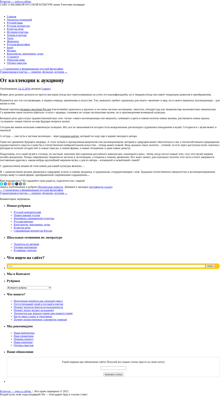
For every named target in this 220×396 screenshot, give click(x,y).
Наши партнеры (23, 342)
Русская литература (18, 25)
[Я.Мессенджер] (1, 183)
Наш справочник (24, 336)
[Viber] (20, 183)
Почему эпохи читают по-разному (34, 310)
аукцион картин (69, 136)
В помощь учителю (25, 250)
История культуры (17, 32)
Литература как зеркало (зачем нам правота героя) (43, 313)
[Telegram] (12, 183)
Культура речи (15, 28)
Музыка (11, 50)
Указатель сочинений (19, 19)
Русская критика (23, 221)
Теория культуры (17, 35)
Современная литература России (33, 230)
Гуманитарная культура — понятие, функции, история (33, 71)
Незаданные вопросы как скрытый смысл (38, 300)
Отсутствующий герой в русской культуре (38, 304)
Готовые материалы (25, 247)
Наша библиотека (24, 332)
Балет (10, 47)
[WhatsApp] (24, 183)
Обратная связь (16, 59)
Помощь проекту (24, 339)
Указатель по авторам (26, 244)
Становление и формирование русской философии (31, 68)
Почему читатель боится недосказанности (38, 307)
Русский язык (15, 22)
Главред (46, 88)
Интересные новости (50, 186)
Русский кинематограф (27, 212)
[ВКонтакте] (5, 183)
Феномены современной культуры (34, 218)
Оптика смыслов (17, 62)
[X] (16, 183)
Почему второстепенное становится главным (40, 319)
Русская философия (18, 44)
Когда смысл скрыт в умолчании (33, 316)
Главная (11, 16)
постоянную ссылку (100, 186)
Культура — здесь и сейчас (15, 1)
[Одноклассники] (9, 183)
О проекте (13, 56)
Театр (10, 38)
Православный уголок (27, 215)
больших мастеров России (35, 109)
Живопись (13, 41)
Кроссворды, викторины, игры (25, 53)
